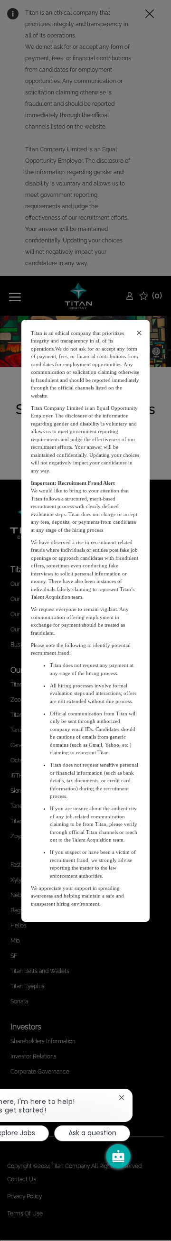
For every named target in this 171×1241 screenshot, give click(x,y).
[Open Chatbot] (118, 1156)
